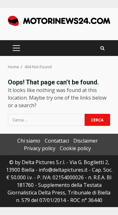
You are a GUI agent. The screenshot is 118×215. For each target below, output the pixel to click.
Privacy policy (39, 148)
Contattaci (57, 140)
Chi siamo (28, 140)
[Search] (102, 48)
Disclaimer (85, 140)
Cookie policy (75, 148)
